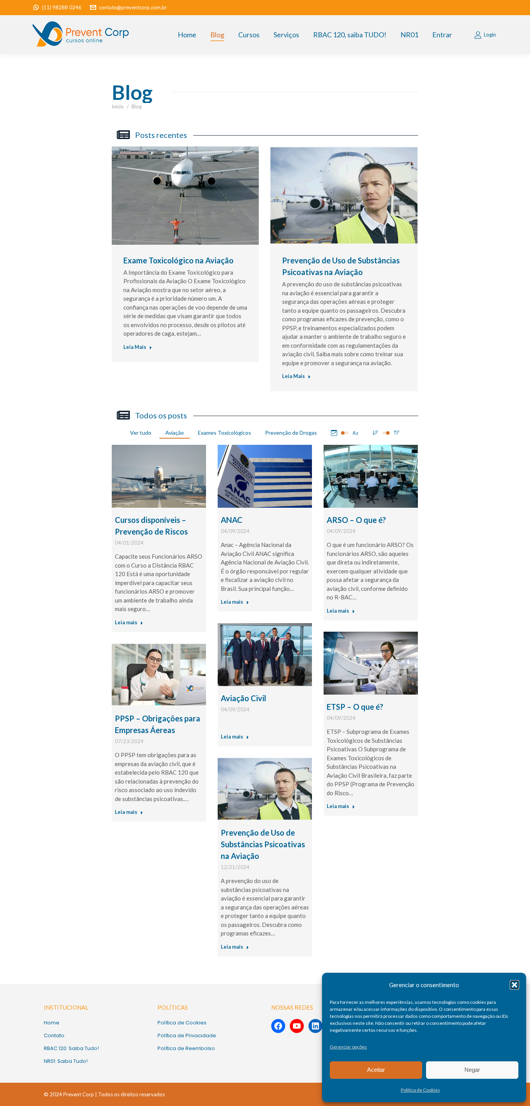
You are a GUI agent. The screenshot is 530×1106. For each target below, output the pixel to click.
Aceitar (376, 1069)
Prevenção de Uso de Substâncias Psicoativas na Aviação (263, 844)
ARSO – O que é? (356, 519)
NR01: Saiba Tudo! (66, 1061)
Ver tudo (140, 432)
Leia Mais (134, 347)
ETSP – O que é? (355, 706)
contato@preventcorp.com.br (133, 7)
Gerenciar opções (348, 1047)
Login (490, 34)
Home (51, 1022)
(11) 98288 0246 (61, 7)
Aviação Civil (243, 698)
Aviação (174, 432)
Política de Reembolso (186, 1048)
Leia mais (126, 622)
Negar (472, 1069)
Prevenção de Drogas (291, 432)
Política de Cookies (420, 1090)
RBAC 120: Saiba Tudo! (71, 1048)
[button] (514, 985)
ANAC (231, 519)
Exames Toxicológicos (224, 432)
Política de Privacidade (187, 1035)
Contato (54, 1035)
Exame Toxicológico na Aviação (178, 260)
